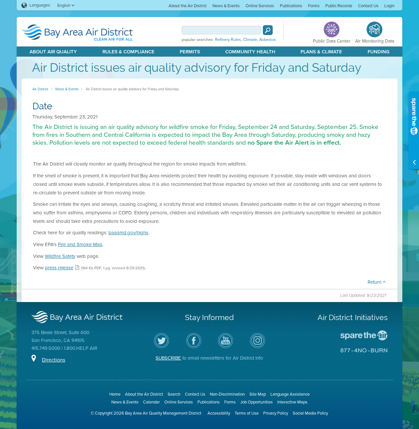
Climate (250, 39)
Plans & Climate (321, 51)
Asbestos (267, 39)
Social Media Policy (310, 413)
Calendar (151, 402)
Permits (190, 51)
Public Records (338, 6)
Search (174, 394)
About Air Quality (53, 51)
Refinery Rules (228, 39)
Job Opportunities (256, 402)
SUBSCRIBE (168, 358)
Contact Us (368, 6)
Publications (291, 6)
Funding (379, 51)
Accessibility (219, 413)
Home (114, 394)
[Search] (268, 30)
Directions (53, 360)
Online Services (260, 6)
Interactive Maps (292, 402)
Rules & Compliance (128, 51)
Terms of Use (247, 413)
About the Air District (188, 6)
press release (59, 267)
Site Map (257, 394)
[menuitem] (188, 5)
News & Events (226, 6)
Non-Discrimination (227, 394)
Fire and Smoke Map (80, 244)
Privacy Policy (275, 413)
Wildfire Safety (60, 256)
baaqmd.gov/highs (128, 232)
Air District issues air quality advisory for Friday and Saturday (132, 89)
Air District (40, 89)
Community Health (250, 51)
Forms (313, 6)
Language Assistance (290, 394)
